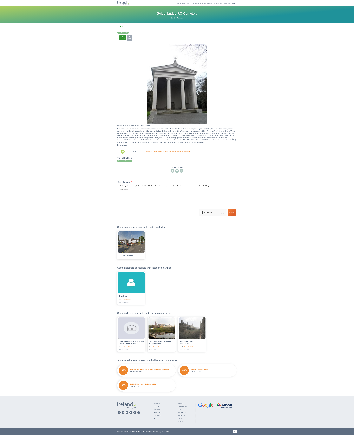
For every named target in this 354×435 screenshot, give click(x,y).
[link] (203, 186)
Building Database (177, 18)
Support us (181, 415)
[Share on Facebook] (172, 171)
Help (155, 418)
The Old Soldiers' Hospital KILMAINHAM (160, 342)
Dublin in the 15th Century (200, 369)
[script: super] (145, 186)
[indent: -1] (149, 186)
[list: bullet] (138, 186)
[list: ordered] (136, 186)
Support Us (227, 3)
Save (233, 212)
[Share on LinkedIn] (181, 171)
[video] (208, 186)
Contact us (157, 415)
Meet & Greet (197, 3)
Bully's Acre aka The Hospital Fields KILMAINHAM (131, 342)
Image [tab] (123, 38)
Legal (179, 409)
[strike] (128, 186)
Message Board (207, 3)
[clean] (199, 186)
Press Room (157, 412)
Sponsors (157, 409)
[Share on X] (177, 171)
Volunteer (181, 403)
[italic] (123, 186)
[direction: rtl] (155, 186)
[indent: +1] (151, 186)
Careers (180, 418)
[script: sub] (142, 186)
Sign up (180, 421)
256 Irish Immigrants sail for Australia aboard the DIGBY (149, 369)
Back (121, 27)
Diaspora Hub (182, 406)
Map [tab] (129, 39)
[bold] (120, 186)
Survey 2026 (181, 3)
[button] (159, 186)
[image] (206, 186)
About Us (157, 403)
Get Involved (218, 3)
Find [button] (188, 3)
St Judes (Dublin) (123, 32)
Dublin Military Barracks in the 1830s (143, 384)
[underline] (125, 186)
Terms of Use (182, 412)
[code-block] (132, 186)
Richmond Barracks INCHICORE (188, 342)
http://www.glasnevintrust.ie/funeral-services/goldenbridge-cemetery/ (168, 151)
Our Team (157, 406)
